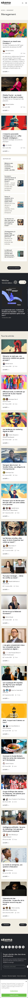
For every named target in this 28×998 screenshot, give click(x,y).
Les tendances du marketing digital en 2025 (12, 430)
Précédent (6, 924)
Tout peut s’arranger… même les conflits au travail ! (13, 577)
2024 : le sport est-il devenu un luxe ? (14, 721)
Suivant (22, 924)
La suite (6, 72)
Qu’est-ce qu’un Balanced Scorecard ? (12, 612)
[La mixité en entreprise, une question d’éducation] (14, 855)
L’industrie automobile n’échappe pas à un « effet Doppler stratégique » (12, 136)
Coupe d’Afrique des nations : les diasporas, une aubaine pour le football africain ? (14, 793)
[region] (14, 988)
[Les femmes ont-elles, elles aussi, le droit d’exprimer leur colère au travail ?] (14, 528)
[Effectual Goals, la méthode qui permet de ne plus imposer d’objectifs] (14, 382)
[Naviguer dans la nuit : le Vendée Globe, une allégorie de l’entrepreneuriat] (14, 455)
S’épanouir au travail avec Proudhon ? (12, 42)
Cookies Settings (14, 991)
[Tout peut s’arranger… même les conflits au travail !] (14, 566)
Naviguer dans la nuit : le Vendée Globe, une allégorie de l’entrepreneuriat (14, 467)
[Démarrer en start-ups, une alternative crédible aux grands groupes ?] (14, 346)
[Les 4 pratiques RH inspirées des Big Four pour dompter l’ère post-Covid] (14, 673)
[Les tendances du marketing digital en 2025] (14, 420)
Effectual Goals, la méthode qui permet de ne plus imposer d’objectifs (14, 394)
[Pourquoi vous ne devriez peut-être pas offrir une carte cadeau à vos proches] (14, 491)
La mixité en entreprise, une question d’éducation (12, 866)
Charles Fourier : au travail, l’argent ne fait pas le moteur (13, 96)
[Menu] (26, 3)
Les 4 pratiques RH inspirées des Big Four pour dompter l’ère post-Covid (13, 685)
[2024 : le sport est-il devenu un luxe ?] (14, 711)
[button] (22, 282)
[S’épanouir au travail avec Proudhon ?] (14, 30)
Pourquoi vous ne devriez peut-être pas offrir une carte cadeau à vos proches (14, 502)
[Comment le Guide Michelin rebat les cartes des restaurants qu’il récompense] (14, 746)
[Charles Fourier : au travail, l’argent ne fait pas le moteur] (14, 84)
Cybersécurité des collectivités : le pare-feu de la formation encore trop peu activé (13, 901)
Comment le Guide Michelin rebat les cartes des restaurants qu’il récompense (14, 758)
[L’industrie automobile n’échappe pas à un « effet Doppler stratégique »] (14, 123)
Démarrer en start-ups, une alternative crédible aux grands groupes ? (13, 358)
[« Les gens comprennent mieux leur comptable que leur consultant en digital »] (14, 635)
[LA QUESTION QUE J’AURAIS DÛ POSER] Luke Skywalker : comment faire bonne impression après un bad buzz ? (13, 312)
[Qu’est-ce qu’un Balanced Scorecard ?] (14, 602)
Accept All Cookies (14, 995)
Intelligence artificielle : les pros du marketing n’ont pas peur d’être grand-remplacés (14, 829)
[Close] (26, 981)
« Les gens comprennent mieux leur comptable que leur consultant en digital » (14, 647)
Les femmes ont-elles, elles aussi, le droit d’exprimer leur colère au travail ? (13, 540)
